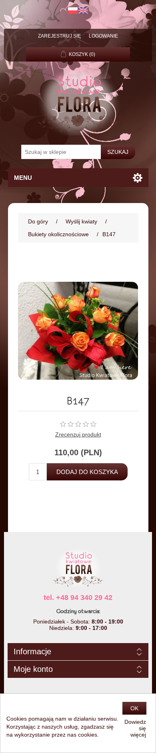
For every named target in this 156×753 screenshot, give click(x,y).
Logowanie (103, 36)
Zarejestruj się (59, 36)
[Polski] (73, 10)
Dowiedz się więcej (135, 728)
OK (134, 708)
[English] (83, 10)
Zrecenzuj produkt (78, 434)
